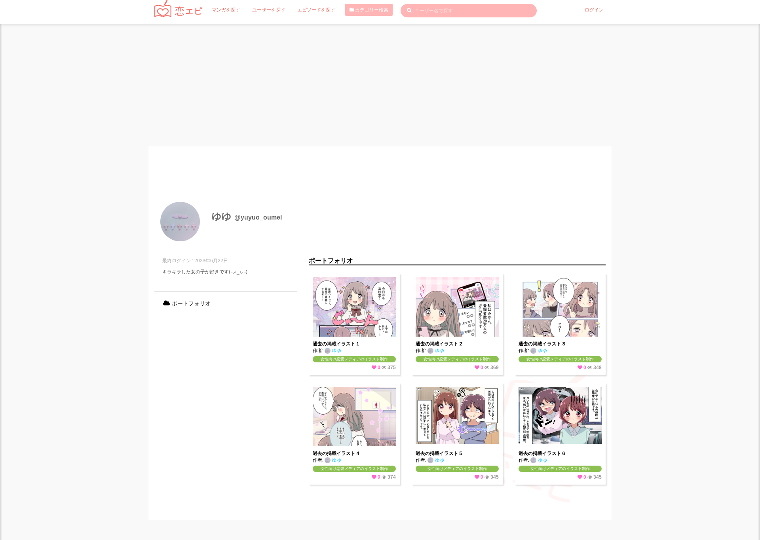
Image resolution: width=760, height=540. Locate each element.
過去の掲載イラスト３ (542, 344)
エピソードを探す (316, 10)
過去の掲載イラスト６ (542, 453)
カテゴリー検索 (371, 10)
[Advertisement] (380, 83)
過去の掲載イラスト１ (336, 344)
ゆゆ (336, 350)
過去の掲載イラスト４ (336, 453)
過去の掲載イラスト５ (439, 453)
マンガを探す (226, 10)
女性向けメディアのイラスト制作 (457, 468)
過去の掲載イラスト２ (439, 344)
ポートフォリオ (190, 303)
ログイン (594, 10)
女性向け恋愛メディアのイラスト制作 (354, 359)
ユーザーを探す (268, 10)
